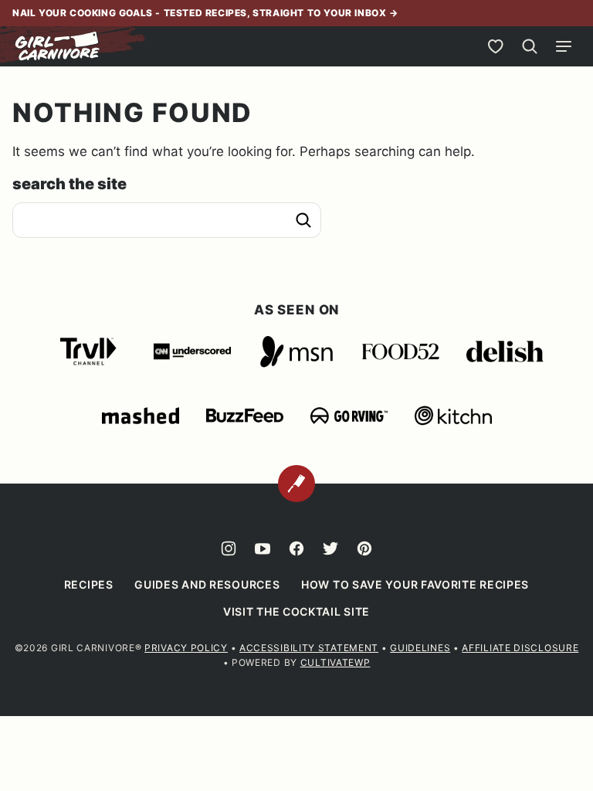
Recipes (89, 584)
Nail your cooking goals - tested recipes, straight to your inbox (200, 13)
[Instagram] (229, 548)
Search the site (69, 184)
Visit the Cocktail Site (296, 611)
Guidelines (420, 648)
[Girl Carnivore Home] (57, 46)
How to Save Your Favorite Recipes (415, 584)
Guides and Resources (207, 584)
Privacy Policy (186, 648)
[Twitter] (330, 548)
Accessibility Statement (308, 648)
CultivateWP (335, 662)
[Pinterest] (364, 548)
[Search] (530, 46)
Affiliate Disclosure (520, 648)
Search (303, 220)
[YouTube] (263, 548)
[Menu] (564, 46)
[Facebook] (296, 548)
